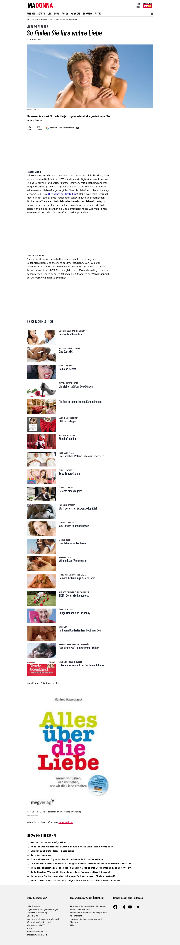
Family (65, 13)
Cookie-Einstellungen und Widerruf (43, 919)
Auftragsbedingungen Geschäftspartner (88, 906)
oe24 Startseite (33, 906)
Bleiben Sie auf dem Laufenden (128, 897)
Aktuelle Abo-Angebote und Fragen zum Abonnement (88, 914)
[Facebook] (115, 907)
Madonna (44, 19)
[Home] (28, 19)
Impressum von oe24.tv (37, 935)
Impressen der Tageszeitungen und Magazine (86, 920)
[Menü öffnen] (151, 13)
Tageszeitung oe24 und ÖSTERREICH (87, 897)
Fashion (31, 13)
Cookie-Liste (32, 916)
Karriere (75, 13)
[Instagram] (123, 907)
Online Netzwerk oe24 (37, 897)
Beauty (41, 13)
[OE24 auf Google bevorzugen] (77, 128)
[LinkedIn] (137, 907)
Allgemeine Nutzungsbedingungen (42, 909)
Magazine (34, 19)
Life (50, 13)
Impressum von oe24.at (37, 932)
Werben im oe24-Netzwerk (39, 922)
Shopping (87, 13)
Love (56, 13)
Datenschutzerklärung (37, 913)
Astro (98, 13)
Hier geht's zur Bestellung (62, 194)
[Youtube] (130, 907)
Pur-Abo (30, 928)
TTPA (72, 925)
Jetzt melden (66, 822)
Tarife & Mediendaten (80, 909)
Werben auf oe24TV (36, 925)
